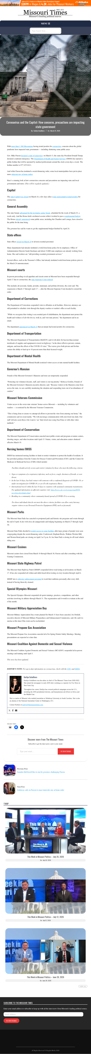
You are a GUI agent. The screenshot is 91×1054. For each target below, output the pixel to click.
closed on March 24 (24, 241)
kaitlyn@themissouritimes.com (32, 705)
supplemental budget (72, 216)
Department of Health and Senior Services (50, 158)
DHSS (77, 669)
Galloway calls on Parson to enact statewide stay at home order (40, 790)
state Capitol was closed (19, 196)
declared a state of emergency (32, 155)
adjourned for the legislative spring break (35, 213)
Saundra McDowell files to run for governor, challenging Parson (41, 772)
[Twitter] (9, 710)
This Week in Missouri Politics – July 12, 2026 (45, 916)
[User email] (16, 710)
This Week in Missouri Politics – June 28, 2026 (45, 977)
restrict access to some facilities (42, 531)
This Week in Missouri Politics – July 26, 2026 (45, 856)
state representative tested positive (65, 196)
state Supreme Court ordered (42, 279)
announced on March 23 (28, 326)
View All (83, 986)
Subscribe (66, 751)
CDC (69, 669)
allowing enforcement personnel (30, 579)
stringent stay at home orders (22, 174)
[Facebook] (13, 710)
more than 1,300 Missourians (22, 146)
